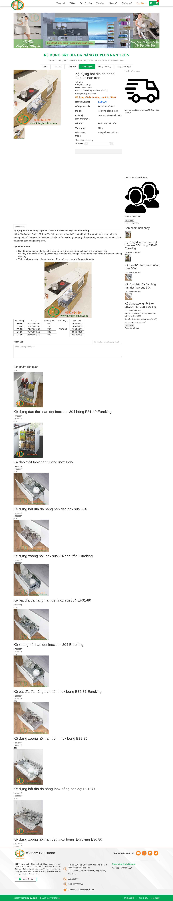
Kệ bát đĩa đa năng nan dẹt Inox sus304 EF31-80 (52, 600)
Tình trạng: (79, 140)
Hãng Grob (57, 66)
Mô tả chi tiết (20, 227)
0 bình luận (18, 342)
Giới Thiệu (143, 898)
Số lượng (79, 143)
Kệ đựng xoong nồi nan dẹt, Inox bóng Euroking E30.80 (58, 839)
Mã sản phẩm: (81, 87)
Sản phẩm (62, 60)
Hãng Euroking (104, 66)
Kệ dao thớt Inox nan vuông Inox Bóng (44, 462)
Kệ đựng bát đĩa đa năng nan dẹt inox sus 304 (50, 509)
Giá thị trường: (81, 94)
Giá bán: (78, 90)
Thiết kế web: (50, 898)
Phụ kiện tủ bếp (74, 60)
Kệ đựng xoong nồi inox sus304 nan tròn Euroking (53, 556)
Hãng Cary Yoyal (124, 66)
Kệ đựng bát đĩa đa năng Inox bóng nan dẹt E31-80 (54, 789)
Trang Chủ (129, 898)
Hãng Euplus (88, 60)
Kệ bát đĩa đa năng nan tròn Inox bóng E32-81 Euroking (58, 691)
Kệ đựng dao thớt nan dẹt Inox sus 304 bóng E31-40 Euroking (63, 412)
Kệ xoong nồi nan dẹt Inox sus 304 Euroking (48, 645)
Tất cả (44, 66)
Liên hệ (156, 898)
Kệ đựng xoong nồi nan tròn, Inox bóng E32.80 (50, 738)
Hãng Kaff (72, 66)
